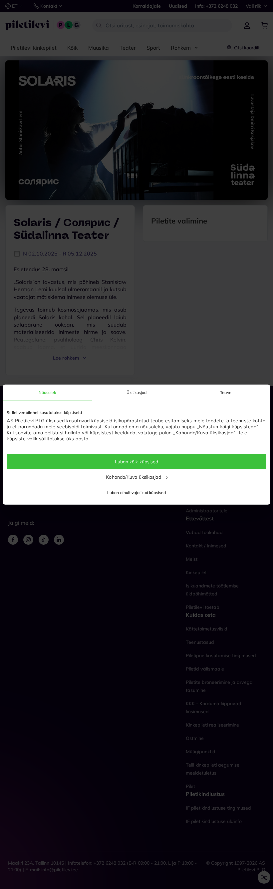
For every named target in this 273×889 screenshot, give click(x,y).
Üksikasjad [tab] (137, 392)
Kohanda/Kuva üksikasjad (133, 477)
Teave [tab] (225, 392)
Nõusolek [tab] (47, 392)
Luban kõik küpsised (136, 461)
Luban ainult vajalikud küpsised (136, 492)
